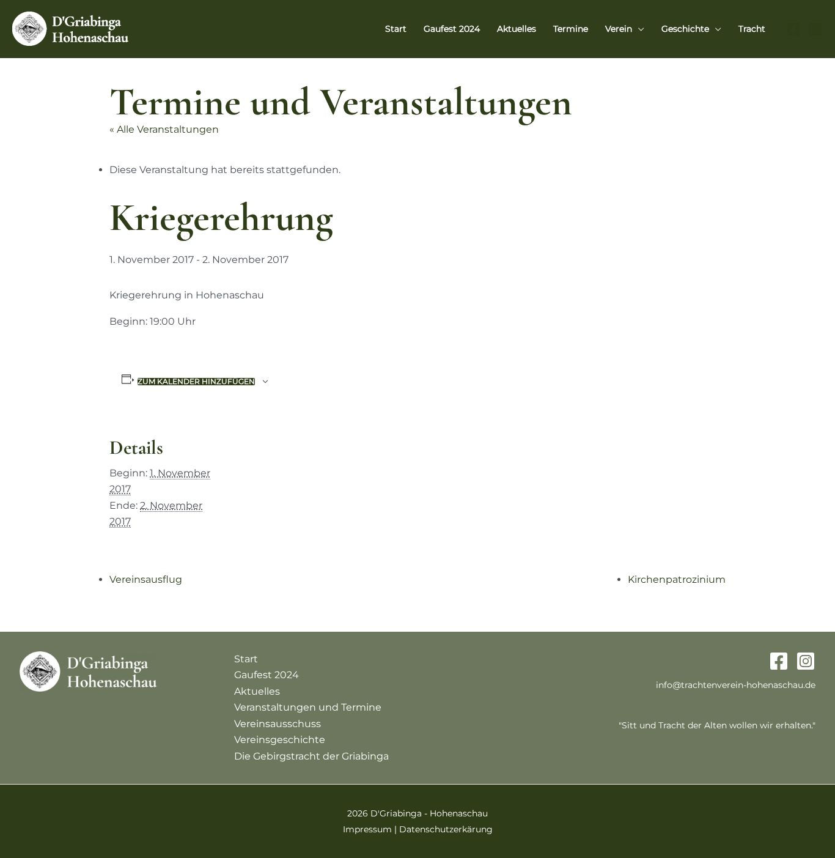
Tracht (751, 28)
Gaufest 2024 (452, 28)
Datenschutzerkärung (446, 829)
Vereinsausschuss (277, 724)
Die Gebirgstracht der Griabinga (311, 756)
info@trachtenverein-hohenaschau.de (735, 684)
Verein (618, 28)
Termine (570, 28)
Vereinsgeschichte (279, 739)
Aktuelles (516, 28)
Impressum (367, 829)
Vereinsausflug (145, 579)
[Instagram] (815, 29)
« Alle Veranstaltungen (164, 129)
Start (395, 28)
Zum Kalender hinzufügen (196, 381)
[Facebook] (793, 29)
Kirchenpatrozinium (677, 579)
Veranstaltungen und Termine (307, 707)
